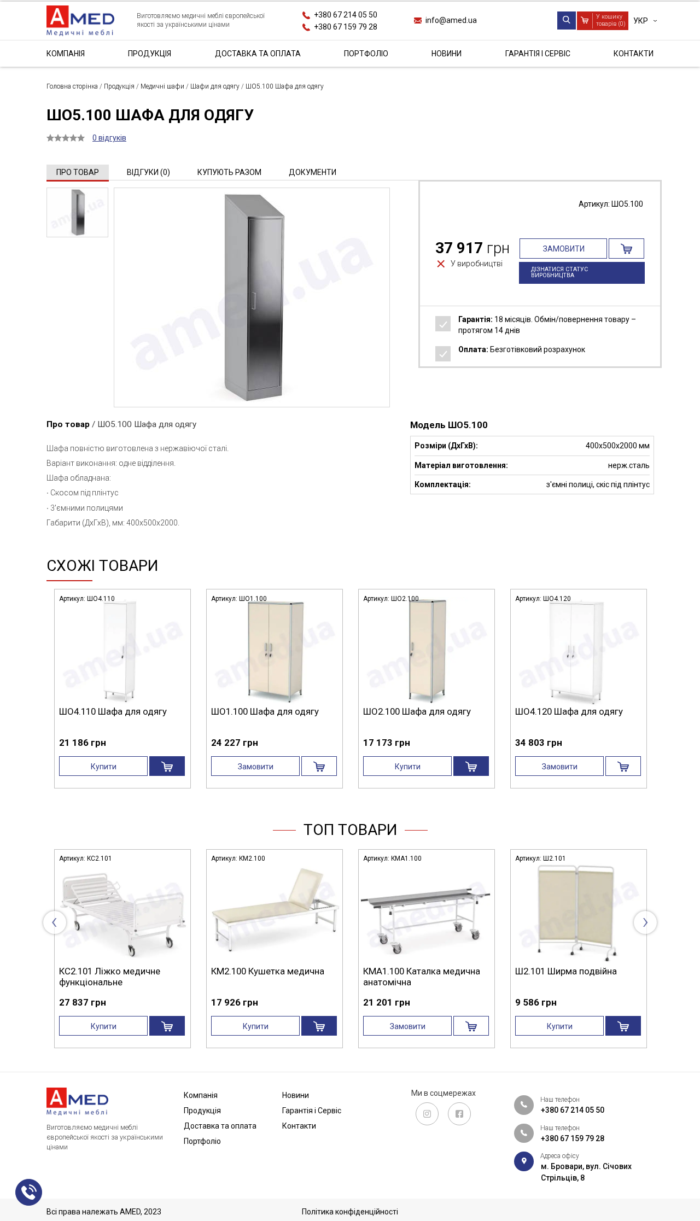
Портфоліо (366, 53)
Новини (446, 53)
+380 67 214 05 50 (345, 14)
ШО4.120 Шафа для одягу (569, 711)
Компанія (65, 53)
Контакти (634, 53)
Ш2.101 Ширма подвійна (536, 971)
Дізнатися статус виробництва (559, 272)
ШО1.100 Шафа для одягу (265, 711)
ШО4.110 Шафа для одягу (113, 711)
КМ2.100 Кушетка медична (237, 971)
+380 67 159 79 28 (345, 26)
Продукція (149, 53)
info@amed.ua (451, 20)
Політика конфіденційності (350, 1211)
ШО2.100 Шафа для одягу (417, 711)
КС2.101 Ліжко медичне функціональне (79, 977)
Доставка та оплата (258, 53)
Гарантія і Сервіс (537, 53)
